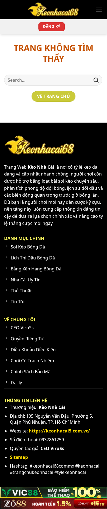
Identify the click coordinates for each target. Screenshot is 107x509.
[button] (99, 9)
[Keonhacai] (53, 9)
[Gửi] (96, 80)
